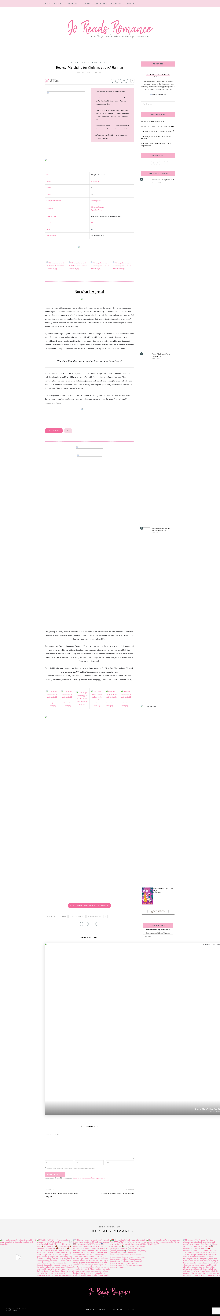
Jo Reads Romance (112, 1231)
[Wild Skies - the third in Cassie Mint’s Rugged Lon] (91, 1257)
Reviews (58, 3)
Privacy (130, 1310)
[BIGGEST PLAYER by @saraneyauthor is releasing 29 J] (55, 1257)
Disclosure (116, 1310)
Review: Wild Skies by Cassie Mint (152, 121)
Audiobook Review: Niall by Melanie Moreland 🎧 (157, 131)
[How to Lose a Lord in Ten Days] (147, 896)
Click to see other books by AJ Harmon (89, 905)
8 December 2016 (89, 72)
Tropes (87, 3)
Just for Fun (101, 3)
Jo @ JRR (54, 81)
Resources (116, 3)
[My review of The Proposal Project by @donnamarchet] (201, 1257)
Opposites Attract (96, 210)
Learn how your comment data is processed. (89, 1178)
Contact (103, 1310)
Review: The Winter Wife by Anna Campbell (117, 1193)
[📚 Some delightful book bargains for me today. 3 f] (128, 1257)
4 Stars (75, 62)
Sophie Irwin (158, 892)
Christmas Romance (97, 207)
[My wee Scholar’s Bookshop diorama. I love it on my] (18, 1257)
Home (47, 3)
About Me (130, 3)
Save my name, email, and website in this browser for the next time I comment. (71, 1168)
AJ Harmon (95, 181)
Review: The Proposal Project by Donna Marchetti (157, 126)
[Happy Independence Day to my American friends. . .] (165, 1257)
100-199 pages (50, 916)
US (92, 223)
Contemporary (89, 62)
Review (103, 62)
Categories (72, 3)
